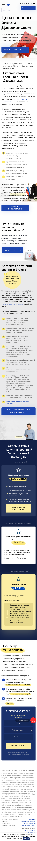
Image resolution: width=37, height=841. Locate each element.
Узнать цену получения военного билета (18, 411)
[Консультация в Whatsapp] (33, 720)
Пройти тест (10, 250)
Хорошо (26, 838)
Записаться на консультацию (18, 508)
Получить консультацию (15, 208)
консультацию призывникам (12, 304)
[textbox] (18, 730)
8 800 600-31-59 (28, 4)
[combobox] (18, 730)
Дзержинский (6, 10)
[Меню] (3, 4)
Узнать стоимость (13, 49)
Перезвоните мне (28, 8)
